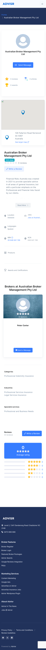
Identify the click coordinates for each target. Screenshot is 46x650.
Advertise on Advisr (8, 586)
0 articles (33, 79)
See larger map (21, 142)
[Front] (8, 4)
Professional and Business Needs (19, 411)
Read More (22, 205)
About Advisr (7, 601)
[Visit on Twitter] (7, 637)
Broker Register (7, 547)
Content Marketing (8, 578)
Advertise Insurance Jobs (11, 590)
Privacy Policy (6, 630)
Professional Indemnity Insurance (19, 376)
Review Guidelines (8, 633)
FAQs (3, 565)
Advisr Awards (6, 558)
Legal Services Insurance (15, 395)
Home (4, 15)
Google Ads (5, 582)
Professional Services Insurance (18, 392)
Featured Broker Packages (11, 554)
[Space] (8, 518)
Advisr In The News (8, 606)
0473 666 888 (9, 532)
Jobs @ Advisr (7, 610)
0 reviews (14, 79)
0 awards (14, 85)
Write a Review (15, 169)
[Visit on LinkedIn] (11, 637)
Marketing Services (10, 573)
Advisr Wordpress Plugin (10, 593)
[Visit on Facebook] (3, 637)
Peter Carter (23, 325)
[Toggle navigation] (42, 4)
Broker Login (6, 550)
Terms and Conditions (24, 630)
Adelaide (11, 218)
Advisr (13, 646)
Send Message (24, 65)
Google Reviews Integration (12, 562)
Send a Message (24, 350)
